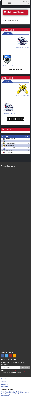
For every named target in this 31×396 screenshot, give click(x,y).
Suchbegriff (28, 3)
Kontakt (3, 379)
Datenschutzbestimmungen (18, 371)
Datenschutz (4, 384)
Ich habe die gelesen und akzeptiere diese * (14, 371)
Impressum (4, 386)
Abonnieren (25, 367)
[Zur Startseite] (2, 3)
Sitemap (3, 381)
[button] (9, 2)
